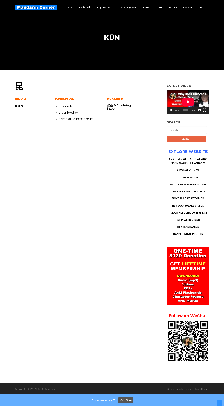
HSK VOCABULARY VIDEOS (188, 205)
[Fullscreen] (204, 110)
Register (188, 7)
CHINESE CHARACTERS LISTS (188, 191)
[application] (188, 102)
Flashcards (85, 7)
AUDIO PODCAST (188, 177)
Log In (202, 7)
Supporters (104, 7)
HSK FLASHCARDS (188, 226)
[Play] (171, 110)
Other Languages (127, 7)
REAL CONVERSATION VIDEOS (188, 184)
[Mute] (199, 110)
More (158, 7)
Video (69, 7)
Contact (172, 7)
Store (146, 7)
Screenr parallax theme (179, 388)
